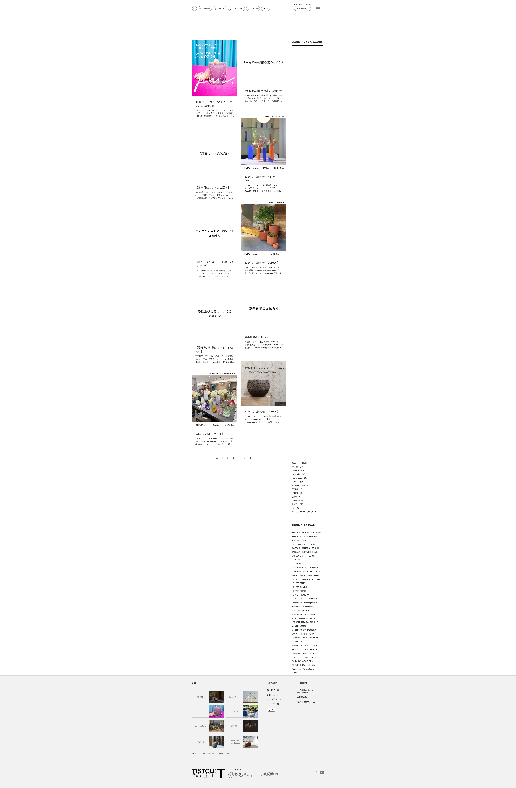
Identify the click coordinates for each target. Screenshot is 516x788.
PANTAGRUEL (298, 642)
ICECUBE (296, 610)
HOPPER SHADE (299, 599)
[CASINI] (208, 742)
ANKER (295, 536)
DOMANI (317, 571)
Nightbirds (296, 638)
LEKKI (313, 618)
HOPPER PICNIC (299, 591)
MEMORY (311, 630)
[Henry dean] (242, 697)
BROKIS (315, 548)
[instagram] (315, 772)
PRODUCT (313, 653)
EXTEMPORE (313, 575)
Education (296, 579)
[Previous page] (222, 457)
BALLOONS (302, 540)
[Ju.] (208, 711)
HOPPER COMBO (299, 587)
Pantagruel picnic (309, 657)
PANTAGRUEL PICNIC (301, 645)
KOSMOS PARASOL (300, 618)
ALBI (313, 532)
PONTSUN (304, 649)
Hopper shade (298, 606)
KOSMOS (312, 614)
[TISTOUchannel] (322, 772)
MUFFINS (303, 634)
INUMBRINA (297, 614)
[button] (318, 8)
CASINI (312, 556)
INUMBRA (305, 610)
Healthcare (312, 599)
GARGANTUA (307, 579)
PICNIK (295, 649)
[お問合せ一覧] (194, 8)
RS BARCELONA (305, 661)
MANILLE (314, 622)
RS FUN (295, 665)
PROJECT (296, 657)
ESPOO (295, 575)
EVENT (303, 575)
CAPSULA (296, 552)
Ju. (305, 614)
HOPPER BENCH (299, 583)
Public (294, 661)
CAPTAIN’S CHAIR (299, 556)
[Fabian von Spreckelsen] (242, 742)
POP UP (313, 649)
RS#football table (307, 665)
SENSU (295, 673)
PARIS (314, 645)
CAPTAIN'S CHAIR (310, 552)
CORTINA (296, 560)
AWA (293, 540)
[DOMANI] (208, 697)
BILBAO (313, 544)
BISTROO (296, 548)
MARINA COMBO (299, 626)
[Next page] (256, 457)
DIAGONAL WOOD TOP (302, 571)
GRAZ (317, 579)
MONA (294, 634)
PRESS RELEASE (299, 653)
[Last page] (261, 457)
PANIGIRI (314, 638)
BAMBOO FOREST (300, 544)
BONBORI (306, 548)
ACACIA (305, 532)
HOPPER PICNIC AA (300, 595)
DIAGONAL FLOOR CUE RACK (305, 568)
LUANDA (305, 622)
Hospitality (309, 606)
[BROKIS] (242, 726)
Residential (296, 669)
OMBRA (305, 638)
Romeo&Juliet (308, 669)
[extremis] (242, 711)
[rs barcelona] (208, 726)
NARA (311, 634)
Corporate (306, 560)
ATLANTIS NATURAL (308, 536)
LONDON (296, 622)
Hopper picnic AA (310, 603)
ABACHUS (296, 532)
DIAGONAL (296, 564)
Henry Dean (297, 603)
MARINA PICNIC (299, 630)
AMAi (318, 532)
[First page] (216, 457)
